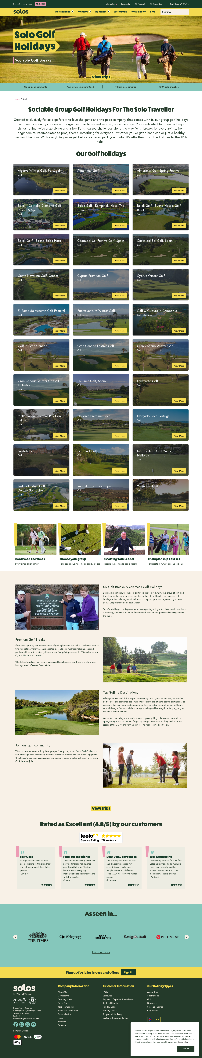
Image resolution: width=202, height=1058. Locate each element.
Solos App (107, 995)
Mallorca (27, 655)
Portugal (113, 721)
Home (17, 98)
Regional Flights (110, 1003)
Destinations (62, 11)
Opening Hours (65, 999)
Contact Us (63, 995)
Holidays (83, 11)
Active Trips (152, 991)
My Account (140, 4)
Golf (149, 999)
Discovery (152, 1003)
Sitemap (62, 1025)
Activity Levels (110, 1010)
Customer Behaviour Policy (115, 1017)
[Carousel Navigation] (101, 937)
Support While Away (112, 1014)
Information (110, 4)
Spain (105, 721)
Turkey (124, 721)
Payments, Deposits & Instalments (118, 999)
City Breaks (152, 1010)
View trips (101, 77)
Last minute (120, 11)
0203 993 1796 (179, 3)
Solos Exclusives (155, 1006)
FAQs (105, 991)
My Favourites (156, 4)
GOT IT (186, 1048)
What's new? (138, 11)
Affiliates (62, 1021)
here (23, 761)
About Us (62, 991)
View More (60, 190)
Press (60, 1017)
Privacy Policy (64, 1014)
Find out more (101, 952)
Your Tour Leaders (66, 1006)
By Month (100, 11)
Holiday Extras (109, 1006)
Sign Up (128, 972)
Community (125, 4)
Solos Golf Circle (84, 751)
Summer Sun (153, 995)
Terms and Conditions (68, 1010)
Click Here (40, 4)
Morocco (40, 655)
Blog (152, 11)
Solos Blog (63, 1003)
